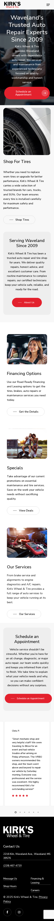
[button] (48, 4)
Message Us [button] (10, 878)
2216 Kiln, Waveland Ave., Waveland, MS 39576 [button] (26, 856)
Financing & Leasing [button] (37, 880)
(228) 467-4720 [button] (12, 865)
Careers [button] (35, 890)
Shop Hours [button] (9, 886)
